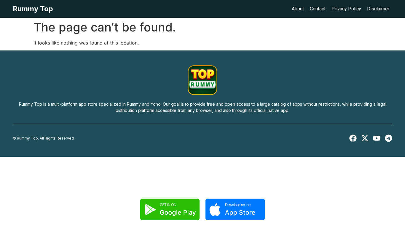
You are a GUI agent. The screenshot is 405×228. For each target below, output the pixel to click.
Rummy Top (33, 8)
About (298, 9)
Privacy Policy (346, 9)
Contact (318, 9)
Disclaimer (378, 9)
